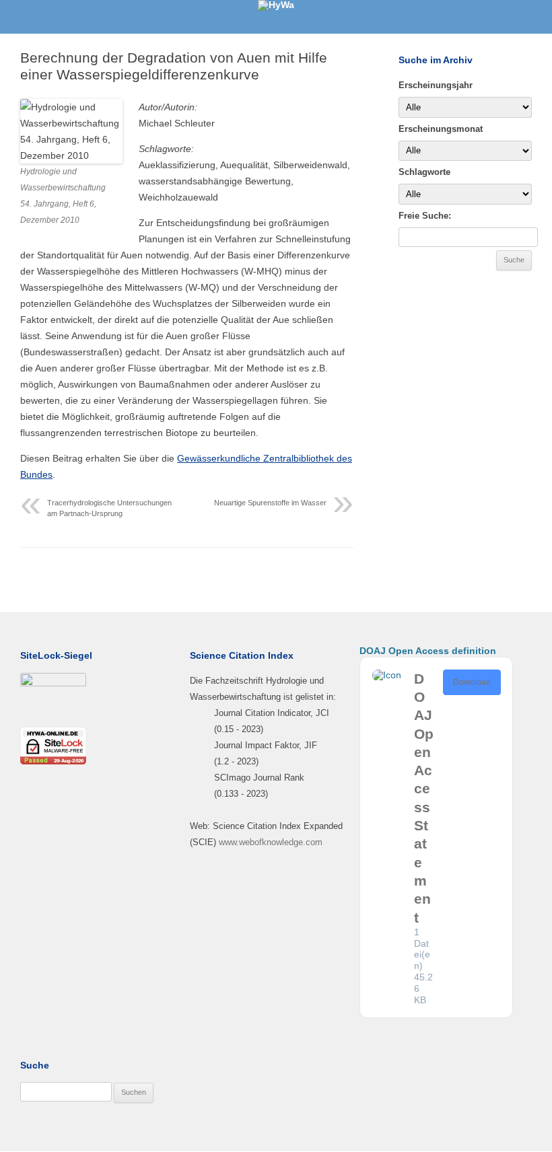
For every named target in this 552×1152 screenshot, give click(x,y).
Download (472, 682)
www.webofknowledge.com (270, 842)
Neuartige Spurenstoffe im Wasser (270, 503)
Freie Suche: (425, 216)
